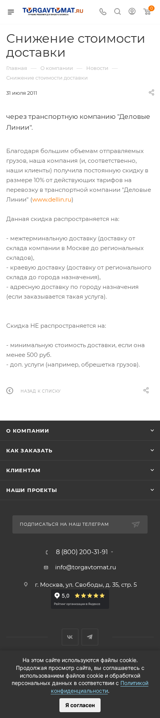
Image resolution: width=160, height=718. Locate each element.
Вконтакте (70, 637)
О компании (27, 431)
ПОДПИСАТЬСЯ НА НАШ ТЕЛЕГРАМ (64, 524)
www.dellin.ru (51, 199)
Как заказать (29, 450)
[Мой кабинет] (132, 12)
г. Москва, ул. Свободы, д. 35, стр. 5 (86, 584)
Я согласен (80, 705)
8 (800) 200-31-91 (82, 552)
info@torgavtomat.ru (85, 567)
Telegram (90, 637)
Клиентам (23, 470)
